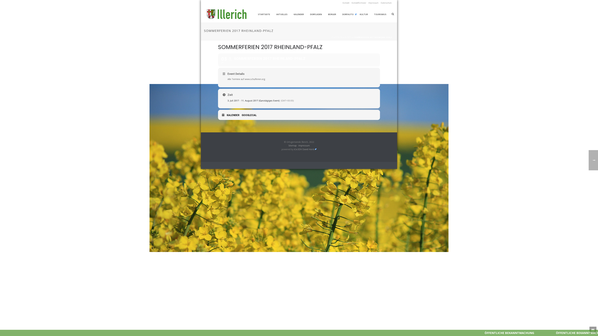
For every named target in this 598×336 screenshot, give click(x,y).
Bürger (332, 14)
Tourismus (380, 14)
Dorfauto (348, 14)
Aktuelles (281, 14)
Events (348, 37)
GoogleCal (249, 115)
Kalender (299, 14)
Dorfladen (316, 14)
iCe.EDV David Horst (304, 149)
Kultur (364, 14)
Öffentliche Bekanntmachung (469, 333)
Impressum (304, 145)
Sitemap (292, 145)
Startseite (264, 14)
